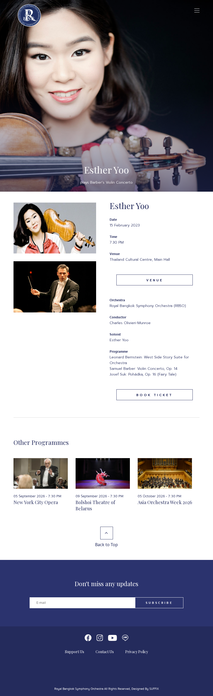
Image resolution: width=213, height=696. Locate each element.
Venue (154, 280)
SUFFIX (154, 688)
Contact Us (105, 651)
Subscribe (159, 602)
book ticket (154, 395)
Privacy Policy (136, 651)
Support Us (74, 651)
